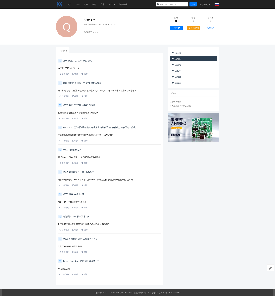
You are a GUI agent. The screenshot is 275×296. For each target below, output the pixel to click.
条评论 (65, 73)
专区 (111, 4)
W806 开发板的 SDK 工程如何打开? (78, 238)
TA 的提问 (176, 64)
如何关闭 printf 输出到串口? (74, 216)
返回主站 (123, 4)
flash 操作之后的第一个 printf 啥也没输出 (80, 82)
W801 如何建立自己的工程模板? (76, 171)
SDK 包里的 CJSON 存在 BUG (75, 60)
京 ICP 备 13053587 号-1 (170, 292)
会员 (204, 4)
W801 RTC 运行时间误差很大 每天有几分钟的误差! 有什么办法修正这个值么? (98, 127)
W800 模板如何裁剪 (70, 149)
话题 (94, 4)
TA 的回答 (62, 50)
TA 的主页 (176, 52)
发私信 (211, 28)
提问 (193, 4)
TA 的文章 (176, 70)
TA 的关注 (176, 82)
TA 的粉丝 (176, 76)
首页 (69, 4)
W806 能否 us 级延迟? (71, 194)
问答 (78, 4)
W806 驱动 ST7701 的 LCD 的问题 (77, 104)
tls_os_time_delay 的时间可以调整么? (79, 260)
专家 (103, 4)
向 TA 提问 (194, 28)
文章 (86, 4)
